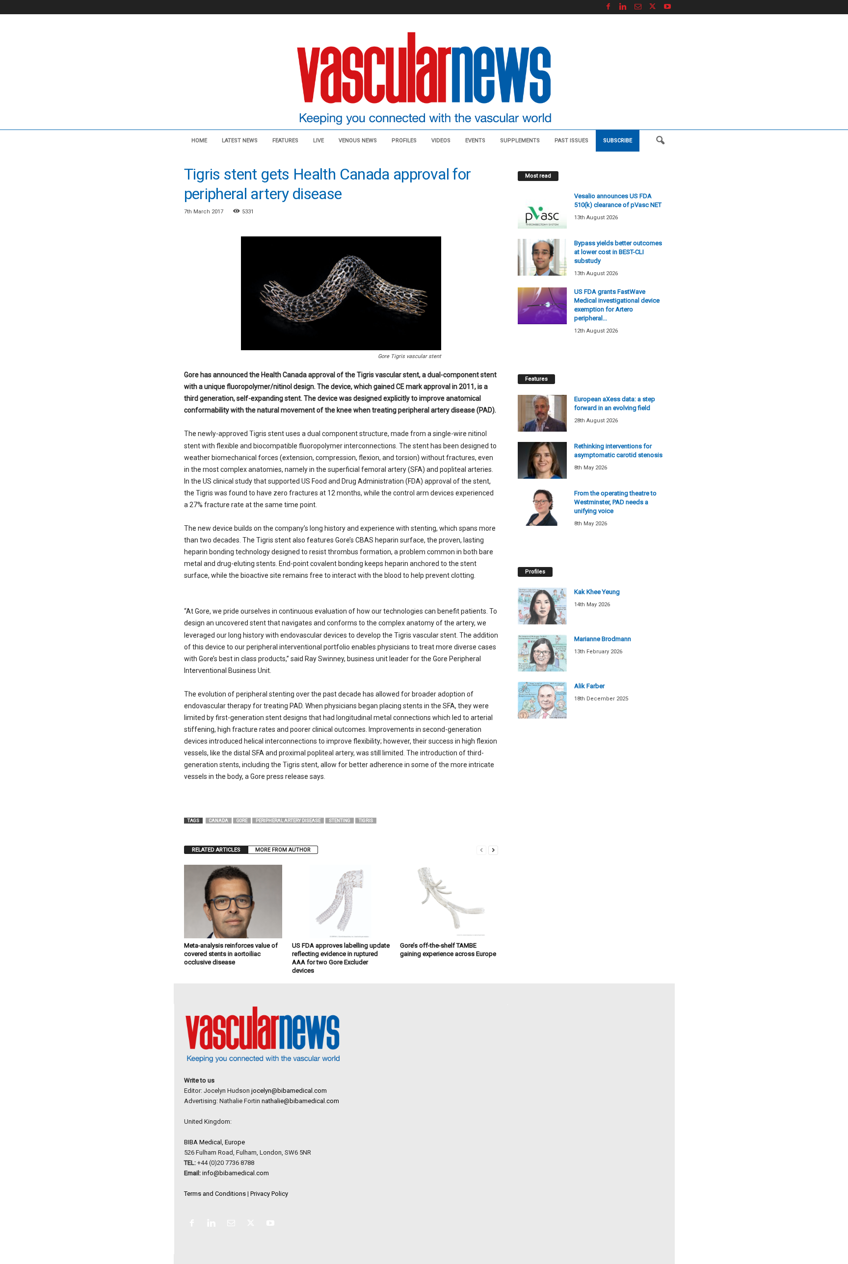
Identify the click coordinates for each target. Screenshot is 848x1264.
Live (318, 140)
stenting (339, 820)
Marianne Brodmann (602, 639)
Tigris (366, 820)
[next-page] (493, 850)
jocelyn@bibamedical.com (289, 1090)
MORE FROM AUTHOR (283, 850)
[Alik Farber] (542, 700)
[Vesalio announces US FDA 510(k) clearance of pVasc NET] (542, 210)
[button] (660, 141)
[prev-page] (481, 850)
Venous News (358, 140)
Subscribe (617, 140)
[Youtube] (667, 7)
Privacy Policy (269, 1193)
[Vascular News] (424, 79)
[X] (653, 7)
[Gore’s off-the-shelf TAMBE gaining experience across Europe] (449, 901)
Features (285, 140)
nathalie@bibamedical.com (300, 1101)
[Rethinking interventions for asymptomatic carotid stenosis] (542, 460)
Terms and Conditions (215, 1193)
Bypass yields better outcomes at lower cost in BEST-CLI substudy (618, 251)
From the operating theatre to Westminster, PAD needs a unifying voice (615, 502)
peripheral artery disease (288, 820)
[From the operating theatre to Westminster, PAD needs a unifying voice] (542, 507)
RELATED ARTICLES (216, 850)
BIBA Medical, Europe (214, 1142)
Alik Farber (589, 686)
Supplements (520, 140)
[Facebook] (608, 7)
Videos (440, 140)
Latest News (240, 140)
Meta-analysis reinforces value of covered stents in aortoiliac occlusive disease (231, 954)
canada (218, 820)
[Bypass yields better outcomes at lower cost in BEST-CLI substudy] (542, 257)
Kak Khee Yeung (597, 591)
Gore (242, 820)
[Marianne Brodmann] (542, 653)
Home (199, 140)
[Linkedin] (623, 7)
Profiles (404, 140)
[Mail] (638, 7)
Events (475, 140)
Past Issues (571, 140)
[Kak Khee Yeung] (542, 606)
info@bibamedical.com (235, 1173)
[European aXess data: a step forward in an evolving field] (542, 413)
